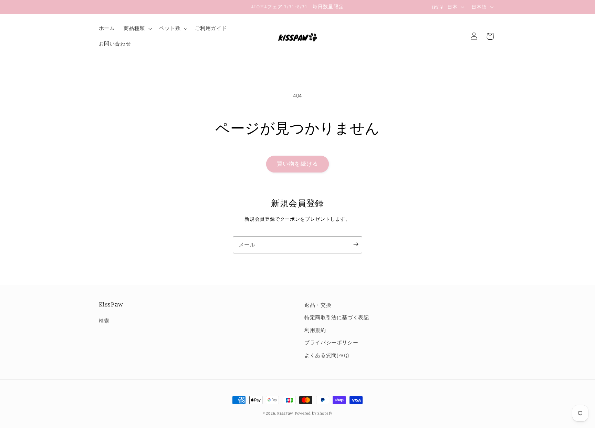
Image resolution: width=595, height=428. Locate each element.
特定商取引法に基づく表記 (336, 317)
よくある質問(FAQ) (326, 355)
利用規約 (315, 330)
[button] (137, 28)
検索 (104, 321)
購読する (356, 244)
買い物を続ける (297, 163)
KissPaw (285, 413)
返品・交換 (317, 305)
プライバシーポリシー (331, 342)
